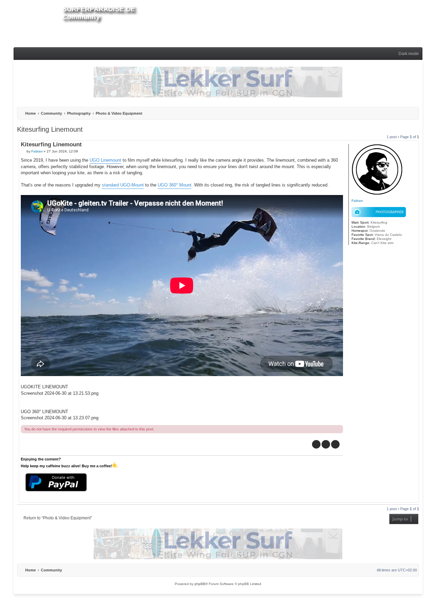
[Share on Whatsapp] (335, 444)
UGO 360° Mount (174, 185)
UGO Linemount (105, 160)
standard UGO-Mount (123, 185)
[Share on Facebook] (316, 444)
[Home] (38, 22)
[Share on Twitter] (326, 444)
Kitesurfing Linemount (50, 129)
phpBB (199, 584)
